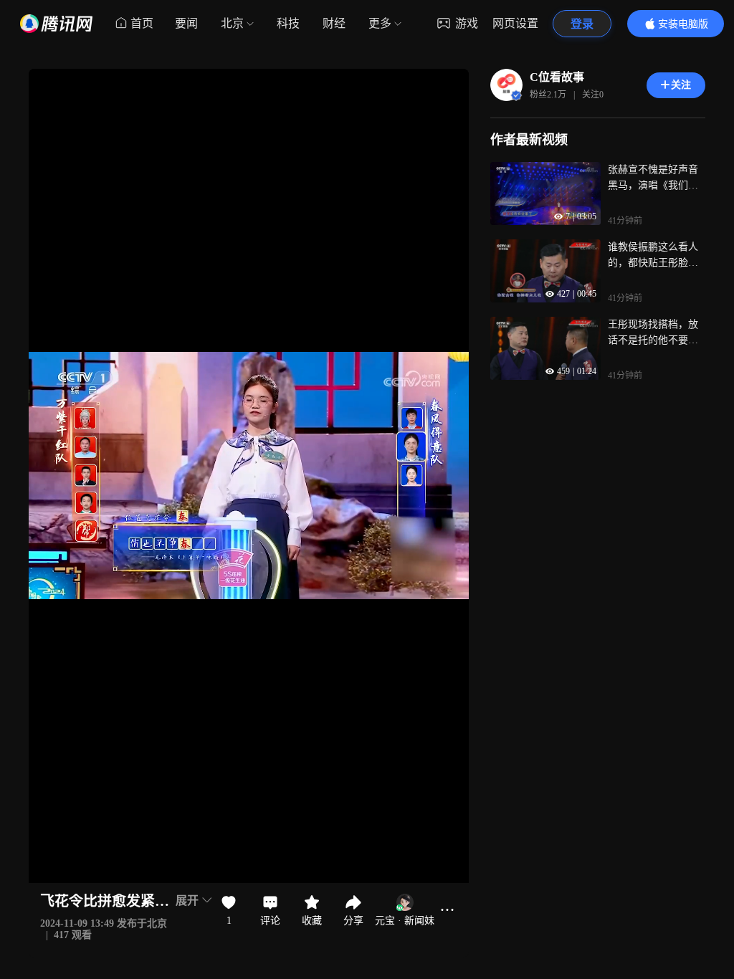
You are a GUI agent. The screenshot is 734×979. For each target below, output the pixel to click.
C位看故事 (557, 77)
